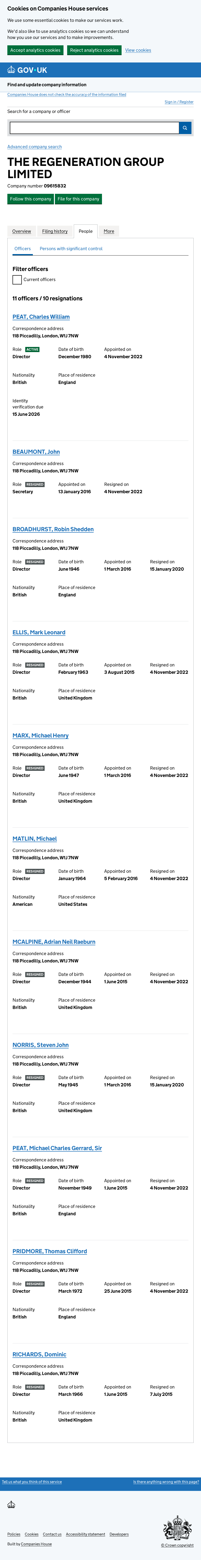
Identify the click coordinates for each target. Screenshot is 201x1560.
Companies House (36, 1544)
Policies (13, 1534)
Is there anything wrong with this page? (166, 1481)
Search (185, 128)
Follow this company (30, 199)
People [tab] (86, 231)
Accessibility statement (85, 1534)
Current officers (40, 279)
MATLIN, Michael (35, 838)
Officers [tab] (22, 248)
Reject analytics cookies (94, 50)
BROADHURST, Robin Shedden (53, 529)
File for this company (78, 199)
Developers (119, 1534)
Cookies (31, 1534)
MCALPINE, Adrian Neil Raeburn (54, 941)
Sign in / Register (179, 101)
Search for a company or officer (38, 111)
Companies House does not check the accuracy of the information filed (66, 94)
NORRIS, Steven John (41, 1044)
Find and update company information (47, 84)
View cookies (138, 50)
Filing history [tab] (55, 231)
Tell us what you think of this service (32, 1481)
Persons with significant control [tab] (71, 248)
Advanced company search (34, 146)
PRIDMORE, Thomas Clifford (50, 1251)
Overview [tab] (21, 231)
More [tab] (109, 231)
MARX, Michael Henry (41, 735)
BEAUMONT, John (36, 451)
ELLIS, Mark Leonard (39, 632)
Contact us (52, 1534)
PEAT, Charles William (41, 316)
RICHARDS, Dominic (39, 1354)
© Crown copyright (177, 1545)
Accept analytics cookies (35, 50)
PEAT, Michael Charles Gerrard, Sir (57, 1148)
